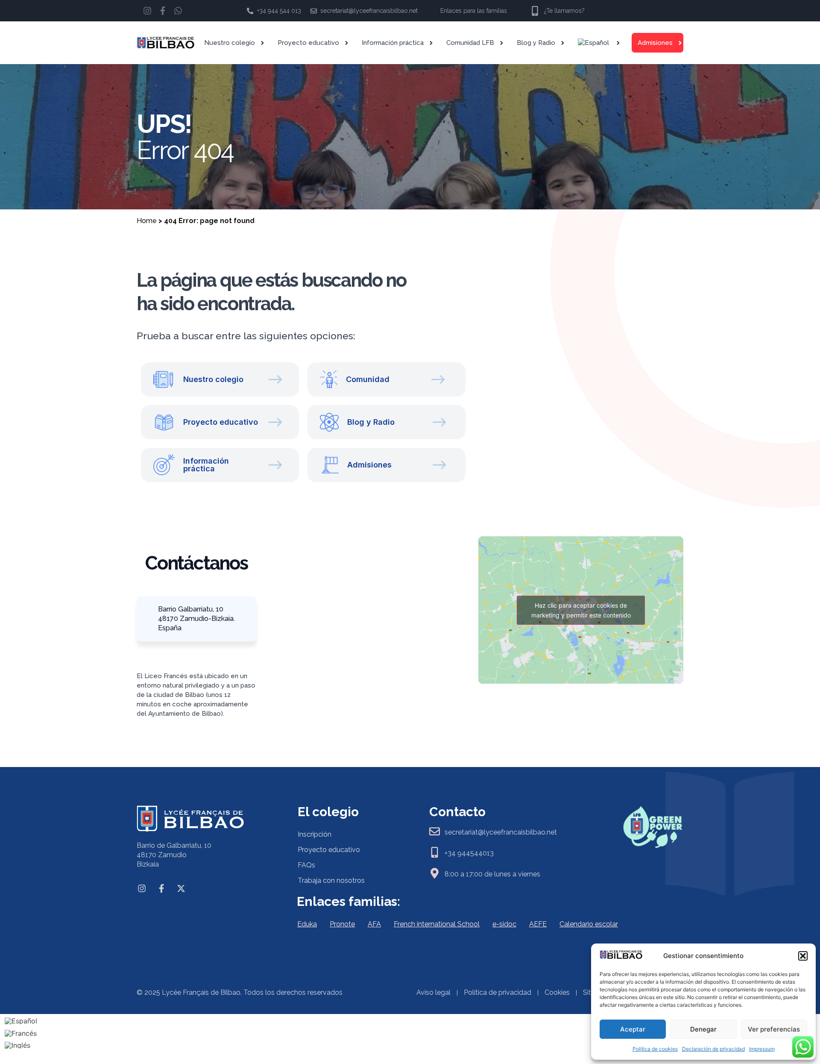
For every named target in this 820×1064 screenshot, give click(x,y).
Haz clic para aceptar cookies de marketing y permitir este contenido (581, 610)
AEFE (538, 924)
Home (147, 221)
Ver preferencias (774, 1029)
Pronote (342, 924)
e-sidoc (504, 924)
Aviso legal (433, 992)
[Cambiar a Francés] (20, 1033)
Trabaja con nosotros (331, 880)
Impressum (762, 1049)
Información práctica (393, 43)
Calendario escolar (588, 924)
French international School (437, 924)
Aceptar (632, 1029)
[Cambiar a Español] (20, 1020)
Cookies (557, 992)
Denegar (703, 1029)
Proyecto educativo (308, 43)
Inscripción (314, 834)
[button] (803, 956)
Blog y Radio (536, 43)
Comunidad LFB (470, 43)
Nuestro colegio (229, 43)
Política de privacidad (497, 992)
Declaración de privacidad (713, 1049)
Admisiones (655, 43)
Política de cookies (655, 1049)
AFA (374, 924)
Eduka (307, 924)
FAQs (306, 865)
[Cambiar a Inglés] (20, 1045)
